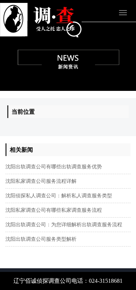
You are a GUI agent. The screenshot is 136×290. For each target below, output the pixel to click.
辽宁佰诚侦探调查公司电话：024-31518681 (68, 281)
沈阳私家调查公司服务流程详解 (41, 181)
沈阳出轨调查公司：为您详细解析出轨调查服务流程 (63, 224)
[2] (68, 56)
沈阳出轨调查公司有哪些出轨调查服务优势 (53, 166)
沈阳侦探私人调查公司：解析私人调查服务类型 (58, 195)
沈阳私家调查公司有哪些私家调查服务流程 (53, 210)
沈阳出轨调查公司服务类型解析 (41, 239)
